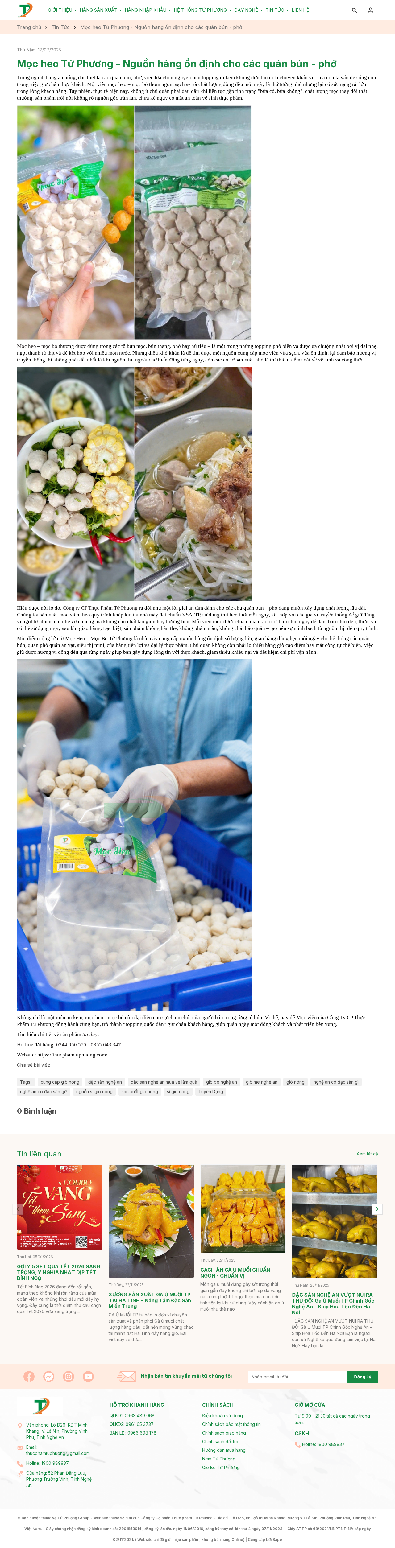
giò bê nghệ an (221, 1082)
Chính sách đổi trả (220, 1441)
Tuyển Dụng (210, 1091)
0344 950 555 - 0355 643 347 (88, 1045)
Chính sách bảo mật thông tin (231, 1424)
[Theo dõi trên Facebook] (29, 1375)
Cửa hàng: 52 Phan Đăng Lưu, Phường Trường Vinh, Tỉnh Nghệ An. (59, 1479)
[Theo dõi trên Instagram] (69, 1375)
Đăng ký (362, 1376)
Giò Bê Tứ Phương (221, 1467)
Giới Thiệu (60, 10)
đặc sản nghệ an (105, 1082)
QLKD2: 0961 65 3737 (132, 1424)
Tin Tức (275, 10)
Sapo (277, 1539)
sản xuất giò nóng (140, 1091)
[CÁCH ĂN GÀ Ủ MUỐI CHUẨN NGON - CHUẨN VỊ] (243, 1209)
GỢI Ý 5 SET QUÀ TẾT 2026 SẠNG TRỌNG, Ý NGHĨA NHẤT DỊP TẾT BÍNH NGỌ (58, 1272)
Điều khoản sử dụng (222, 1415)
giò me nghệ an (261, 1082)
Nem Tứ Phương (218, 1458)
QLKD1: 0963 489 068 (132, 1415)
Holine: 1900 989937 (47, 1463)
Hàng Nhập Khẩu (146, 10)
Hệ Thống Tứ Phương (201, 10)
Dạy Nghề (246, 10)
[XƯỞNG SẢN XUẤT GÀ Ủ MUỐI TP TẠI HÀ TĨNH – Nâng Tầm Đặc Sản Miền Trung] (151, 1221)
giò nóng (295, 1082)
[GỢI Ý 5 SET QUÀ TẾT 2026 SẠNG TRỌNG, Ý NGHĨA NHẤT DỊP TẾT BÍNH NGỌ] (59, 1207)
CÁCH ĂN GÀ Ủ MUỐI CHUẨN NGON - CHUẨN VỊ (235, 1273)
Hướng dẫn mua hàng (224, 1450)
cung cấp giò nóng (60, 1082)
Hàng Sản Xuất (99, 10)
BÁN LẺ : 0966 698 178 (133, 1432)
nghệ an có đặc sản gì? (43, 1091)
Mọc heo (26, 346)
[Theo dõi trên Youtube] (88, 1375)
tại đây (90, 1034)
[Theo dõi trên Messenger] (49, 1375)
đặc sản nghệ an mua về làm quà (164, 1082)
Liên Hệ (300, 10)
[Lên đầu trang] (376, 1529)
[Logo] (25, 10)
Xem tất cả (367, 1153)
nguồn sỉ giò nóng (94, 1091)
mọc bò (49, 346)
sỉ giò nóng (178, 1091)
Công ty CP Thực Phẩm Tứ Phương (100, 608)
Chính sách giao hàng (224, 1432)
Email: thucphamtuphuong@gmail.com (58, 1450)
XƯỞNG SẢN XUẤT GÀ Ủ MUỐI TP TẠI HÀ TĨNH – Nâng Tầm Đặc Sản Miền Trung (150, 1300)
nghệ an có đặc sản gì (336, 1082)
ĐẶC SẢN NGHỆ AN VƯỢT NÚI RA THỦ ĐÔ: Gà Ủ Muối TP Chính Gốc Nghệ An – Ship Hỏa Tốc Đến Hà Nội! (333, 1303)
